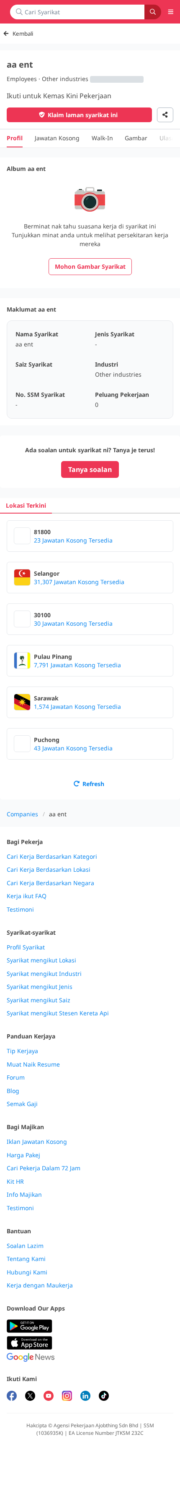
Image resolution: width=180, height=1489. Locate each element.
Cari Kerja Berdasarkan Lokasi (48, 869)
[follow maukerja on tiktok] (104, 1397)
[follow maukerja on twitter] (30, 1397)
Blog (13, 1091)
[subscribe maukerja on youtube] (49, 1397)
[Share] (165, 114)
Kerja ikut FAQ (26, 896)
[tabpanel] (90, 656)
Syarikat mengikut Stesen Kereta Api (58, 1013)
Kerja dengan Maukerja (40, 1285)
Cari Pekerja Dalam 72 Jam (43, 1168)
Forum (16, 1077)
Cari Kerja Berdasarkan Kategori (52, 856)
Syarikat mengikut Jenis (39, 987)
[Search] (152, 12)
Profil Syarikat (26, 947)
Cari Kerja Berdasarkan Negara (50, 883)
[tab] (26, 505)
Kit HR (15, 1181)
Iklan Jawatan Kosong (37, 1142)
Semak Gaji (22, 1104)
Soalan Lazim (25, 1246)
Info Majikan (24, 1194)
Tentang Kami (26, 1259)
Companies (22, 814)
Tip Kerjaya (22, 1051)
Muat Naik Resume (33, 1064)
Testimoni (20, 909)
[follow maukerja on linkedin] (85, 1397)
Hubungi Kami (27, 1272)
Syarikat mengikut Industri (44, 974)
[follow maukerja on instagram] (67, 1397)
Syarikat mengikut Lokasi (41, 960)
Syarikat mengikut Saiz (38, 1000)
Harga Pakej (23, 1155)
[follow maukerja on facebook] (12, 1397)
